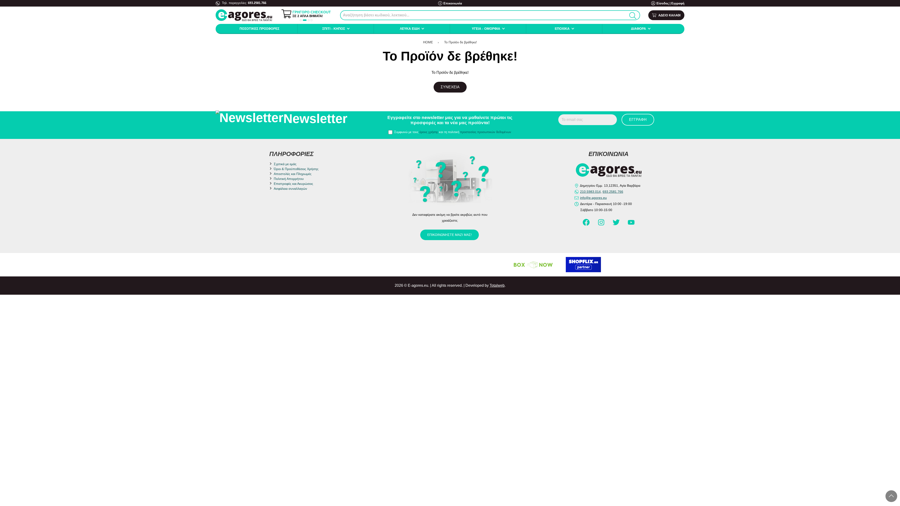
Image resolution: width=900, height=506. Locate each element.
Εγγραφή (677, 3)
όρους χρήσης (428, 132)
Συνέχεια (450, 87)
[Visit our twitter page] (617, 224)
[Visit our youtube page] (631, 224)
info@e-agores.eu (593, 198)
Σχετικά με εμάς (285, 164)
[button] (301, 20)
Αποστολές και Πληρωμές (292, 174)
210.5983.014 (590, 191)
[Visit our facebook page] (587, 224)
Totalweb (497, 285)
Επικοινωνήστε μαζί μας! (449, 235)
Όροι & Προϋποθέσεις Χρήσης (296, 169)
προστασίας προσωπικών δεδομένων (485, 132)
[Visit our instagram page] (602, 224)
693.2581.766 (257, 3)
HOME (428, 42)
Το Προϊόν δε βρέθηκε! (460, 42)
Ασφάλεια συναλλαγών (290, 188)
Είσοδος (662, 3)
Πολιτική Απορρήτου (289, 179)
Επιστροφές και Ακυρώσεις (293, 184)
